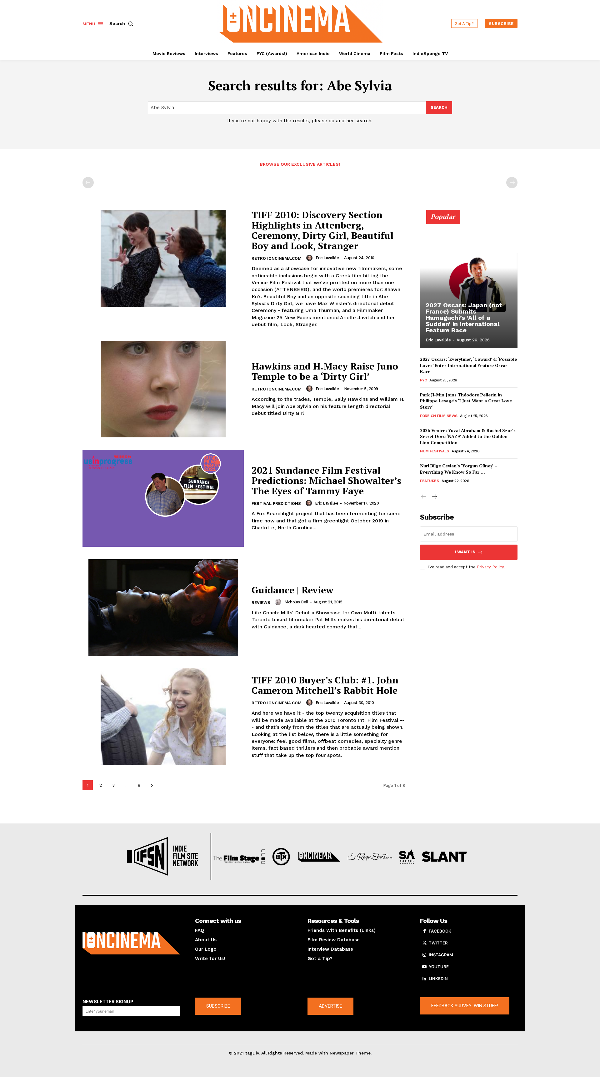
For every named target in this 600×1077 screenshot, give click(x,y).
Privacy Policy (490, 567)
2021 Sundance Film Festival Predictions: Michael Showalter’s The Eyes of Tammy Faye (326, 480)
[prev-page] (88, 182)
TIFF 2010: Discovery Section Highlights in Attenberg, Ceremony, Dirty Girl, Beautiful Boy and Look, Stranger (322, 230)
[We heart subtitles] (301, 22)
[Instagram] (424, 955)
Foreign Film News (439, 416)
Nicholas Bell (296, 602)
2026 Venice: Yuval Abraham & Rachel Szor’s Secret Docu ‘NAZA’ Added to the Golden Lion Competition (468, 436)
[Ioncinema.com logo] (131, 943)
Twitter (438, 942)
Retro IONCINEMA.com (277, 258)
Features (429, 481)
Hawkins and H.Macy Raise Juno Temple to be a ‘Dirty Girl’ (325, 371)
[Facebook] (424, 931)
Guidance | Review (292, 590)
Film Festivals (434, 451)
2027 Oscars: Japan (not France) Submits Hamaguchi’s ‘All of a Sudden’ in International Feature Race (464, 317)
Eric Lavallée (327, 257)
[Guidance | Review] (163, 607)
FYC (423, 380)
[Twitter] (424, 943)
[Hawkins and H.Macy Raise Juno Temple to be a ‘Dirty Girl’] (163, 389)
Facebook (440, 931)
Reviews (261, 602)
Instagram (441, 954)
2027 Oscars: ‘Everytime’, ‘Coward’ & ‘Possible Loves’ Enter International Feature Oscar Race (468, 365)
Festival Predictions (276, 503)
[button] (122, 23)
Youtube (439, 966)
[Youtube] (424, 967)
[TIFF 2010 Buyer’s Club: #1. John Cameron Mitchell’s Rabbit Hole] (163, 716)
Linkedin (438, 978)
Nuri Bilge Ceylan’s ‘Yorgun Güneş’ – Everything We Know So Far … (458, 469)
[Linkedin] (424, 978)
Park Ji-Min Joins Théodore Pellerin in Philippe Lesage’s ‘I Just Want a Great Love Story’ (466, 401)
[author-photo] (310, 258)
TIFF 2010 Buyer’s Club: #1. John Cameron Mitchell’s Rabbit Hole (325, 685)
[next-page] (152, 785)
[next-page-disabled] (512, 182)
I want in (465, 552)
